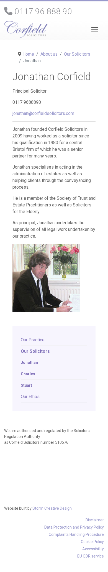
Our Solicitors (35, 351)
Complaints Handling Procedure (76, 534)
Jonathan (29, 362)
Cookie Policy (92, 541)
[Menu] (93, 29)
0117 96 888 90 (43, 11)
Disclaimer (95, 520)
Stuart (26, 385)
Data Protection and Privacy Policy (74, 527)
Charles (28, 374)
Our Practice (33, 339)
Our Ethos (30, 396)
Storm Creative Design (52, 508)
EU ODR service (90, 556)
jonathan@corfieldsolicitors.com (43, 113)
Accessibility (93, 549)
